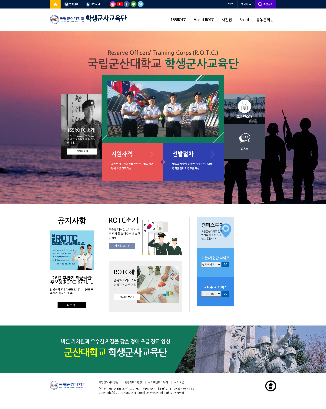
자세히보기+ (121, 245)
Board (244, 20)
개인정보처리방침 (108, 382)
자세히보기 (82, 151)
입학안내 (73, 4)
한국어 (244, 4)
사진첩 (227, 20)
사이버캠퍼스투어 (158, 382)
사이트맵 (179, 382)
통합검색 (267, 4)
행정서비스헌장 (133, 382)
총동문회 (263, 20)
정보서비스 (96, 4)
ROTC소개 (123, 220)
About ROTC (204, 20)
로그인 (230, 4)
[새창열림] (55, 4)
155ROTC (178, 20)
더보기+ (72, 305)
